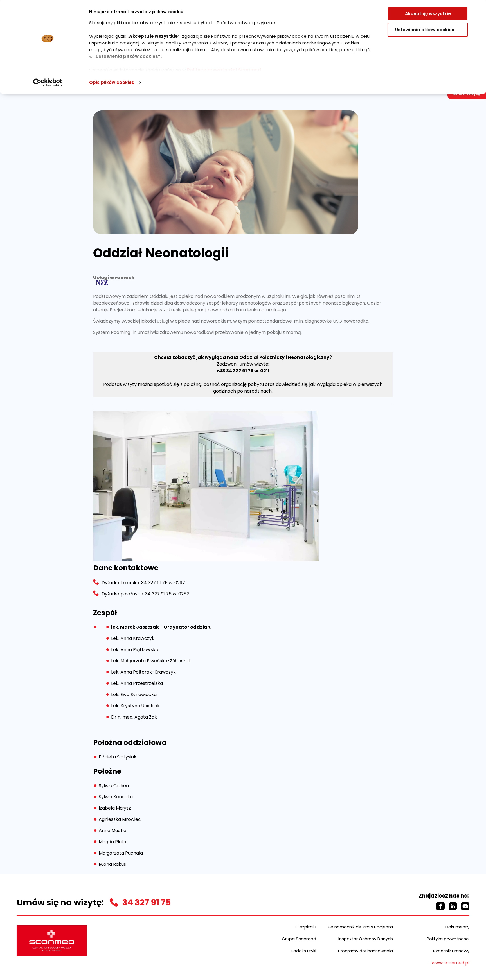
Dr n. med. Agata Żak (134, 717)
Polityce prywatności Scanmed (224, 70)
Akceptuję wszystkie (428, 14)
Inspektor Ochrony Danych (365, 939)
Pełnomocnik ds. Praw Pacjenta (360, 927)
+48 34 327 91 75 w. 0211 (242, 371)
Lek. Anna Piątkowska (134, 649)
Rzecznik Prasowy (451, 951)
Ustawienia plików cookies (424, 30)
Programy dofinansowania (365, 951)
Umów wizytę (466, 93)
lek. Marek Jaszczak (135, 627)
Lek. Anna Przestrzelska (137, 683)
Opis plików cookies (111, 82)
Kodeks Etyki (303, 951)
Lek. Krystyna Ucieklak (135, 706)
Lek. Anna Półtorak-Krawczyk (143, 672)
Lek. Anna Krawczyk (132, 638)
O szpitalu (305, 927)
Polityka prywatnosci (448, 939)
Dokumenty (457, 927)
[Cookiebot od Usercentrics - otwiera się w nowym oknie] (47, 82)
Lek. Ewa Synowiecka (134, 694)
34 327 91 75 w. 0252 (166, 594)
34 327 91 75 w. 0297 (162, 582)
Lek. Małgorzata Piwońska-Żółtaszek (151, 661)
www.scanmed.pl (450, 963)
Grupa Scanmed (299, 939)
